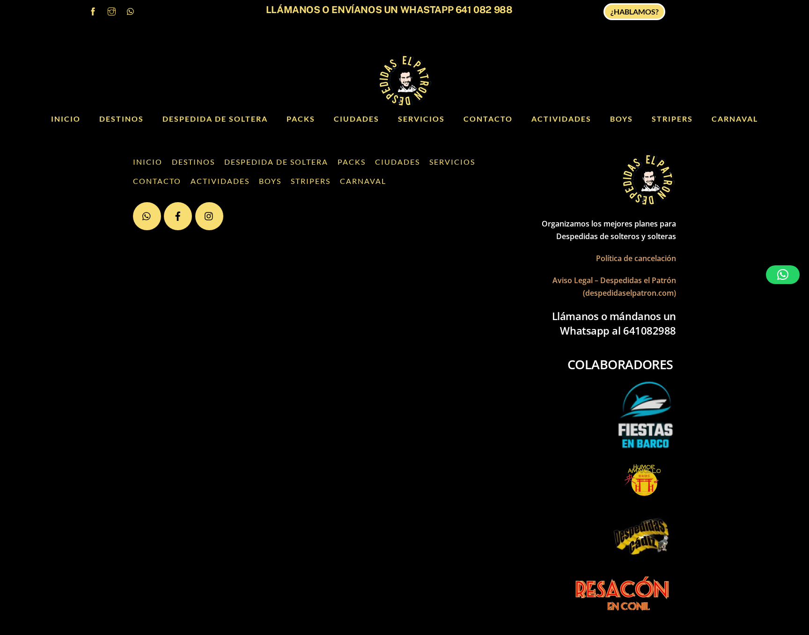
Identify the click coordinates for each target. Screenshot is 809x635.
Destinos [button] (121, 118)
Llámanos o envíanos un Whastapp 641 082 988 (389, 9)
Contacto (488, 118)
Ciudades (356, 118)
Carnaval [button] (735, 118)
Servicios (421, 118)
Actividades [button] (561, 118)
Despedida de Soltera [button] (215, 118)
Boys (621, 118)
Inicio (66, 118)
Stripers (672, 118)
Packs (301, 118)
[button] (783, 274)
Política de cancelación (636, 258)
